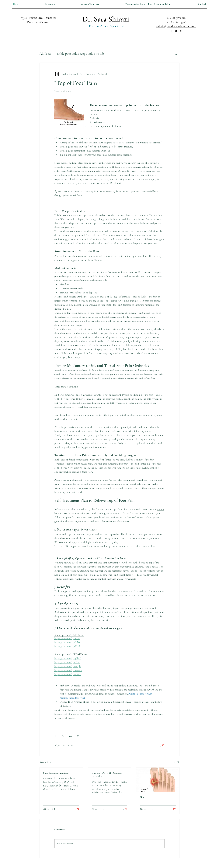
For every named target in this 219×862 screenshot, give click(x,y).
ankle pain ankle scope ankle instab (80, 53)
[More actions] (163, 74)
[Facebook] (171, 31)
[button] (175, 53)
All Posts (45, 53)
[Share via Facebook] (55, 736)
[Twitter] (176, 31)
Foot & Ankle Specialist (106, 26)
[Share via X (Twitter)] (63, 736)
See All (177, 762)
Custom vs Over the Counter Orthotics (107, 774)
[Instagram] (180, 31)
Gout (142, 797)
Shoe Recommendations (56, 772)
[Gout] (157, 780)
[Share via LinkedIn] (70, 736)
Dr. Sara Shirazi (106, 19)
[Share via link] (77, 736)
